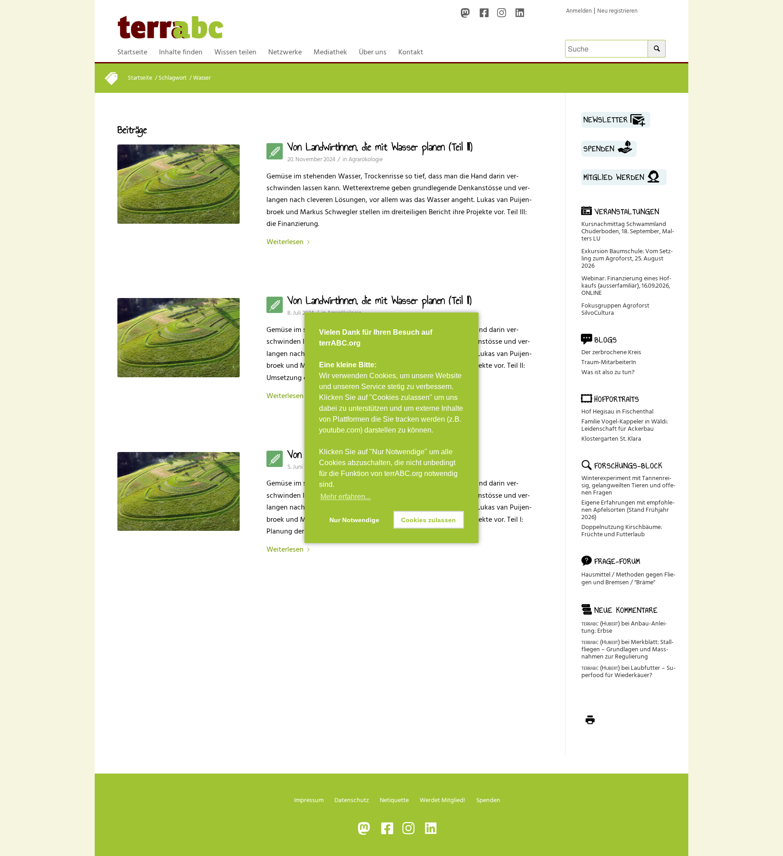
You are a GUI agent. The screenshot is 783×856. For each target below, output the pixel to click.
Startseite (140, 78)
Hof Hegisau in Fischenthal (617, 411)
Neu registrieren (617, 11)
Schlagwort (173, 78)
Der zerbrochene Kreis (611, 352)
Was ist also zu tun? (607, 372)
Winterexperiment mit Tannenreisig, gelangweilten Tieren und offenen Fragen (628, 485)
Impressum (309, 800)
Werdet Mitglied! (442, 800)
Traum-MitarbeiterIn (608, 362)
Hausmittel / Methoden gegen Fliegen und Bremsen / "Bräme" (628, 578)
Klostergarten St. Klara (611, 438)
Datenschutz (351, 800)
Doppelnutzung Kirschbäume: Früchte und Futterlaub (621, 530)
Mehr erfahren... (345, 496)
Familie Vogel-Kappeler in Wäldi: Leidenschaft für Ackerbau (624, 425)
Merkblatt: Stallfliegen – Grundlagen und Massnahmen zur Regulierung (627, 649)
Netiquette (394, 800)
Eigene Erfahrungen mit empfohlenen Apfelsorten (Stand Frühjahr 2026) (628, 509)
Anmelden (579, 11)
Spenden (488, 800)
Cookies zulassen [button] (428, 520)
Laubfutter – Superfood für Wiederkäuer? (628, 671)
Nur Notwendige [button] (354, 520)
